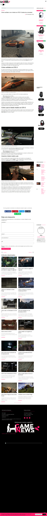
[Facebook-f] (24, 418)
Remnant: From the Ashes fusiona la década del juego (43, 184)
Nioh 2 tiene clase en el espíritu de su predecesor (43, 165)
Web (2, 241)
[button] (46, 1)
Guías (3, 10)
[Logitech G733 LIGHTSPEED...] (41, 15)
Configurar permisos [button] (38, 514)
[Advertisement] (17, 22)
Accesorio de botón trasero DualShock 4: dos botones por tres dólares (43, 178)
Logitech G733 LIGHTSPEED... (41, 20)
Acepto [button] (44, 514)
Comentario (3, 222)
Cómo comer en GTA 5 (6, 331)
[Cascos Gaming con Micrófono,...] (41, 30)
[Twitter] (27, 418)
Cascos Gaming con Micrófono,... (41, 35)
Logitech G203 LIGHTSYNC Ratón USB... (41, 51)
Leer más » (3, 275)
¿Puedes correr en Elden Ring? (25, 394)
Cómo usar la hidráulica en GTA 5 (8, 373)
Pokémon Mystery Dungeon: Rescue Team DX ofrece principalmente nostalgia (43, 190)
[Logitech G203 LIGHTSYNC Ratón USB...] (41, 45)
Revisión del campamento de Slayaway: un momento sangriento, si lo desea (43, 171)
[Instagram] (29, 418)
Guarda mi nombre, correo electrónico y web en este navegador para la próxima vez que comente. (16, 246)
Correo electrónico (5, 237)
